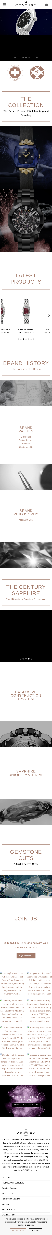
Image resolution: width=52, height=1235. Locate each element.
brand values (26, 429)
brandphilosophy (26, 512)
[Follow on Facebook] (4, 1199)
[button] (5, 4)
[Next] (48, 316)
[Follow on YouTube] (18, 1199)
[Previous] (3, 316)
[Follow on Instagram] (9, 1199)
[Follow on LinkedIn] (14, 1199)
